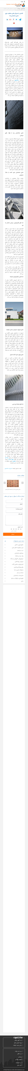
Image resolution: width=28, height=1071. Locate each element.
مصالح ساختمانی (19, 553)
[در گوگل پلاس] (10, 19)
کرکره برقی (19, 1065)
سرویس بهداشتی (19, 561)
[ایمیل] (14, 23)
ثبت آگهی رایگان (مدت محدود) (14, 4)
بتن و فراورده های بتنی (17, 548)
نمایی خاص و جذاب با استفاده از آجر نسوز (13, 489)
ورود (22, 1)
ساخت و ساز (20, 573)
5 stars (11, 529)
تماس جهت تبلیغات (17, 1045)
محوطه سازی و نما (18, 570)
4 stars (13, 529)
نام (22, 499)
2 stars (18, 529)
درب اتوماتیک (19, 1062)
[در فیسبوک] (13, 19)
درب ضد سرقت (18, 1051)
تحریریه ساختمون (8, 468)
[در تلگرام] (20, 19)
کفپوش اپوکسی (18, 1059)
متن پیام (21, 514)
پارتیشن (20, 1057)
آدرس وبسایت (19, 509)
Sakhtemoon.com (20, 1070)
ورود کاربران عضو (18, 1043)
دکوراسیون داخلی (19, 545)
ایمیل (21, 504)
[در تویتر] (16, 19)
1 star (20, 529)
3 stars (16, 529)
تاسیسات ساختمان (18, 575)
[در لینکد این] (7, 19)
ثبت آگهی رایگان (18, 1040)
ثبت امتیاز (20, 527)
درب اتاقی (19, 1053)
